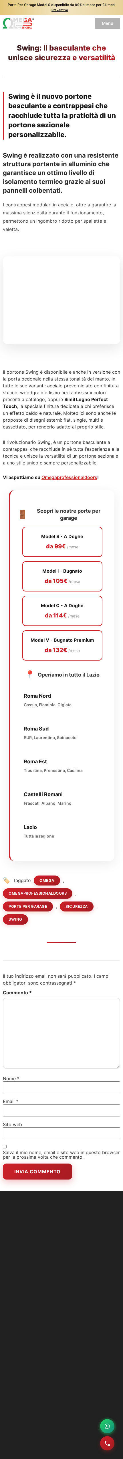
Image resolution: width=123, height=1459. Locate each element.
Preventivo (59, 10)
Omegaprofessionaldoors (69, 477)
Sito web (12, 1124)
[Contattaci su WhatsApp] (107, 1426)
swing (15, 919)
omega (46, 880)
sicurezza (77, 906)
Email (10, 1101)
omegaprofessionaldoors (38, 893)
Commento (17, 992)
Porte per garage (28, 906)
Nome (11, 1078)
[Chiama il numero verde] (107, 1443)
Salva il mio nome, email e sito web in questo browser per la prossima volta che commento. (61, 1154)
